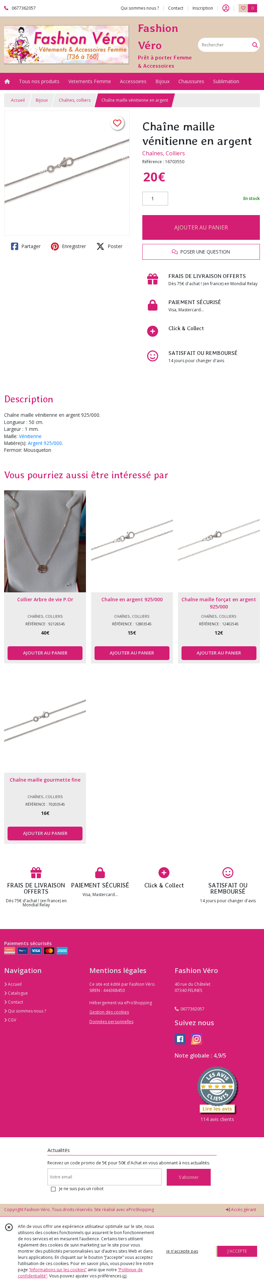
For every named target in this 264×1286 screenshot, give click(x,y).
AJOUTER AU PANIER (201, 227)
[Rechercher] (255, 45)
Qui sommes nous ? (26, 1011)
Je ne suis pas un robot (81, 1189)
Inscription (202, 8)
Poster (114, 246)
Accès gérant (243, 1209)
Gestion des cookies (109, 1012)
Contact (175, 8)
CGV (11, 1020)
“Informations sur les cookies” (58, 1270)
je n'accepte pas (182, 1251)
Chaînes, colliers (74, 100)
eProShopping (140, 1209)
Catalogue (17, 993)
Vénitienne (30, 436)
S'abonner (189, 1177)
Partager (30, 246)
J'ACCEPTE (237, 1251)
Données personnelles (111, 1022)
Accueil (18, 100)
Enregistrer (73, 246)
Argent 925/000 (45, 443)
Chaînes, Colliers (163, 153)
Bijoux (42, 100)
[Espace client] (225, 8)
